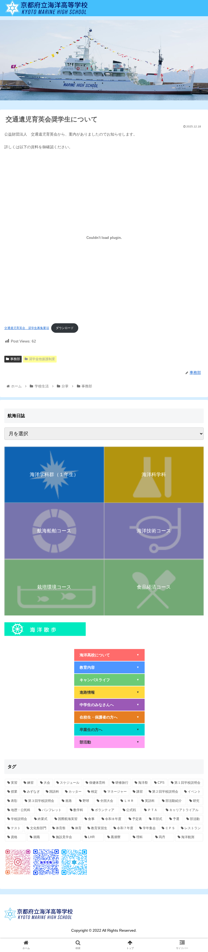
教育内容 (109, 667)
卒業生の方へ (109, 729)
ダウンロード (65, 328)
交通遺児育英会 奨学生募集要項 (26, 328)
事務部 (15, 359)
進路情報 (109, 692)
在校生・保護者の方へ (109, 717)
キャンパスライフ (109, 680)
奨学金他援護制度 (42, 359)
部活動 (109, 742)
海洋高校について (109, 655)
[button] (192, 633)
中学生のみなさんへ (109, 705)
